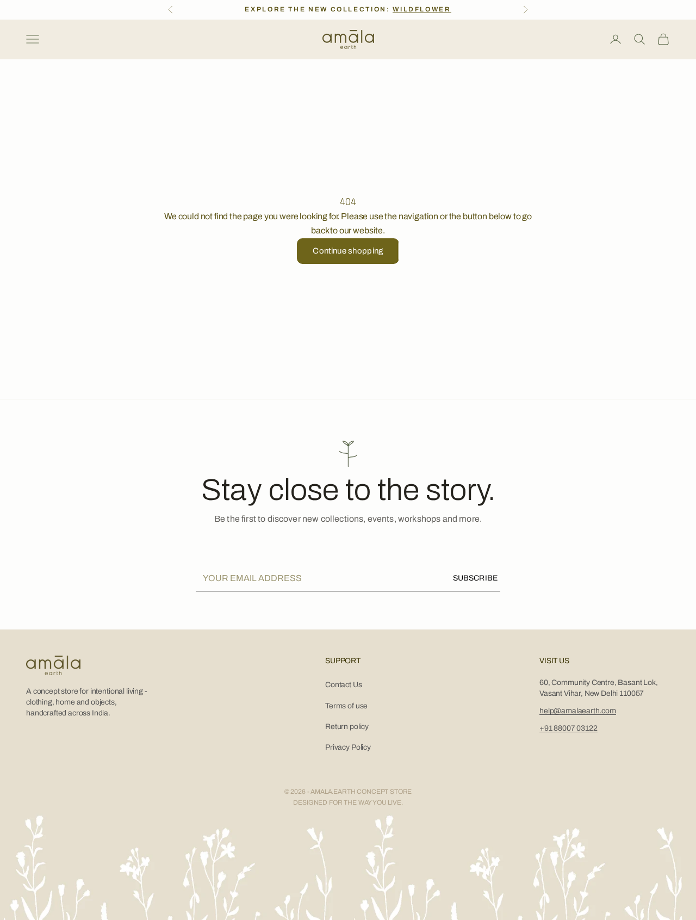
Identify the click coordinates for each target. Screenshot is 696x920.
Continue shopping (348, 250)
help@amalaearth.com (577, 711)
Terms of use (346, 706)
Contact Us (343, 685)
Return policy (347, 727)
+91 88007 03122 (568, 728)
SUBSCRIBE (475, 578)
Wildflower (422, 9)
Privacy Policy (348, 747)
